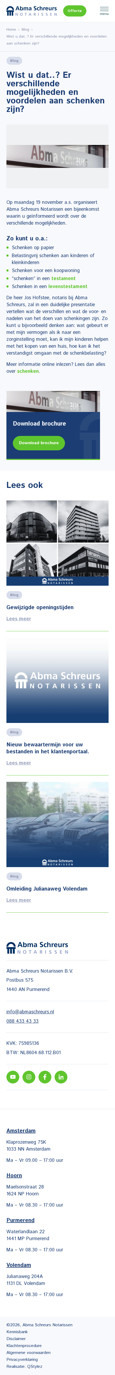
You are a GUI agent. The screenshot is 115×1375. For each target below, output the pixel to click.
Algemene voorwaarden (28, 1353)
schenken (28, 371)
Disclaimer (16, 1339)
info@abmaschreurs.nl (30, 1012)
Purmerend (20, 1220)
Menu (104, 11)
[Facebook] (45, 1077)
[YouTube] (12, 1077)
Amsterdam (21, 1131)
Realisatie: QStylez (24, 1367)
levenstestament (67, 286)
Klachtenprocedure (24, 1346)
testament (63, 278)
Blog (25, 29)
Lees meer (57, 565)
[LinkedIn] (61, 1077)
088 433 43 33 (22, 1021)
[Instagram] (28, 1077)
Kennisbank (17, 1332)
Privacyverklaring (22, 1360)
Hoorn (14, 1176)
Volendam (18, 1265)
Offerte (75, 11)
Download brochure (39, 443)
